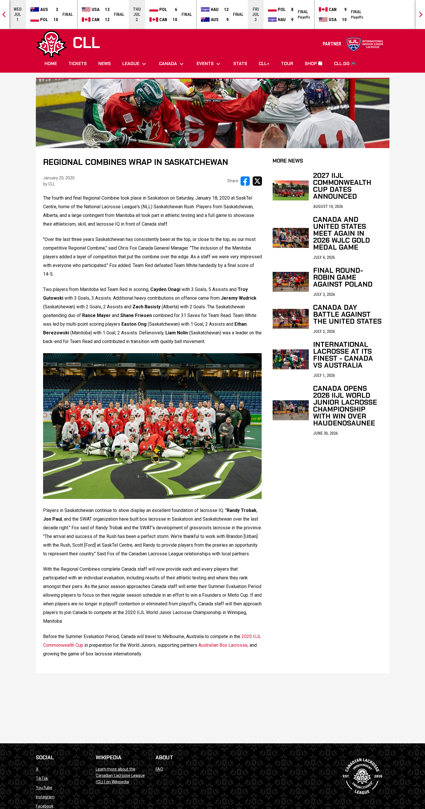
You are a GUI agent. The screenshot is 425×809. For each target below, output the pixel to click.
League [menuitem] (134, 63)
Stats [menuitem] (240, 64)
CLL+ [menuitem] (264, 64)
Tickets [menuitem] (78, 64)
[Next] (420, 14)
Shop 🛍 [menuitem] (313, 64)
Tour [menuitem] (287, 64)
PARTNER (353, 44)
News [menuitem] (104, 64)
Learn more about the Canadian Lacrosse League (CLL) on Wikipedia (120, 775)
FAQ (159, 769)
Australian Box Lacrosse (222, 645)
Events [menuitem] (209, 63)
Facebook (44, 806)
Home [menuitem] (51, 64)
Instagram (45, 797)
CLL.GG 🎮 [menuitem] (345, 64)
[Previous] (4, 14)
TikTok (42, 778)
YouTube (44, 787)
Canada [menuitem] (172, 63)
